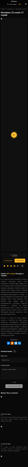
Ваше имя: (4, 356)
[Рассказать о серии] (22, 266)
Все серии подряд (11, 4)
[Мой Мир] (19, 343)
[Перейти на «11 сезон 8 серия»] (14, 434)
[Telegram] (15, 343)
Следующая (20, 260)
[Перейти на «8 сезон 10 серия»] (14, 404)
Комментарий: (5, 365)
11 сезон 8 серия (5, 444)
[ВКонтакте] (8, 343)
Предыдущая (8, 260)
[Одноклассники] (12, 343)
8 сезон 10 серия (6, 414)
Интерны (14, 1)
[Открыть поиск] (26, 4)
